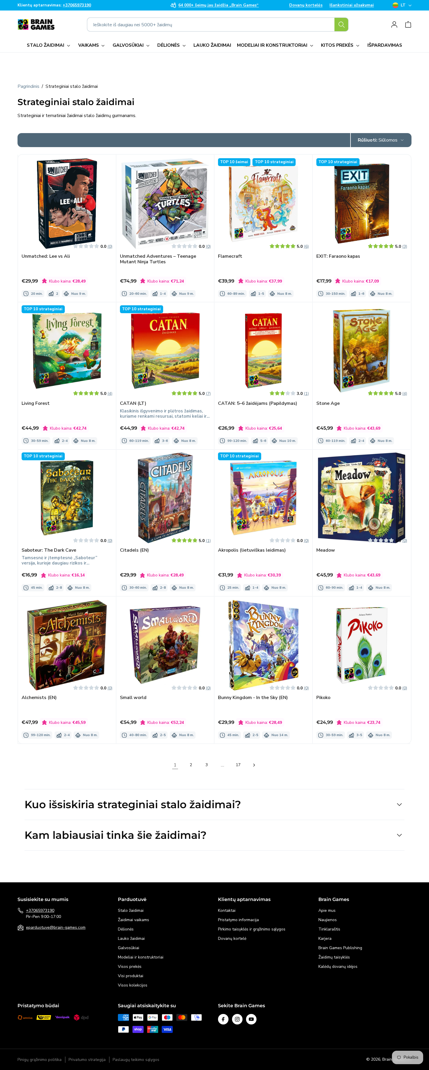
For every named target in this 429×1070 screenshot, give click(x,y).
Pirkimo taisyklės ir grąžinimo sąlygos (251, 929)
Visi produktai (130, 976)
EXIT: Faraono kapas (338, 256)
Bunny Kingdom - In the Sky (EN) (253, 697)
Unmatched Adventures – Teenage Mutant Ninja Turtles (158, 258)
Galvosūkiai (128, 948)
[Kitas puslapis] (253, 765)
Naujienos (327, 920)
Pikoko (323, 697)
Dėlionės (126, 929)
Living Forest (36, 403)
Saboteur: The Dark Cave (49, 550)
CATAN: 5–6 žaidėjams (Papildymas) (257, 403)
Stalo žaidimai (131, 910)
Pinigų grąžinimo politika (40, 1059)
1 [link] (175, 765)
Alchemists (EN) (39, 697)
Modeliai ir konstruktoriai (140, 957)
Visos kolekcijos (132, 985)
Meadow (325, 550)
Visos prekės (130, 966)
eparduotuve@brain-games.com (56, 927)
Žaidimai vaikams (133, 920)
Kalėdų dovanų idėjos (338, 966)
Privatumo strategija (87, 1059)
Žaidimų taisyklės (334, 957)
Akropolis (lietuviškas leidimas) (252, 550)
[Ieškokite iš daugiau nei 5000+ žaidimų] (341, 24)
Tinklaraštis (329, 929)
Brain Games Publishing (340, 948)
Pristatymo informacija (238, 920)
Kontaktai (227, 910)
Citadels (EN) (134, 550)
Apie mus (327, 910)
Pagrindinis (28, 86)
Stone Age (328, 403)
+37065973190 (40, 910)
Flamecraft (230, 256)
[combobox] (217, 24)
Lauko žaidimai (131, 938)
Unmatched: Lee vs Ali (46, 256)
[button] (49, 45)
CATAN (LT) (133, 403)
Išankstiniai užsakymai (351, 5)
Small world (133, 697)
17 (238, 765)
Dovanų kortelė (232, 938)
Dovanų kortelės (305, 5)
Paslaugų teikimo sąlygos (136, 1059)
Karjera (325, 938)
